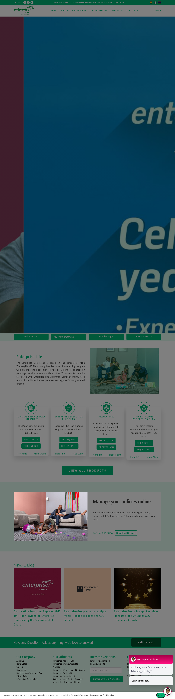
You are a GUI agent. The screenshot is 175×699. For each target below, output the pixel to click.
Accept (161, 695)
